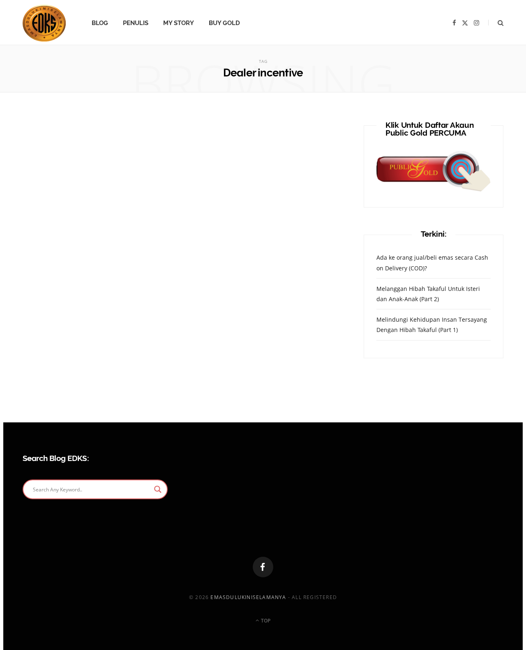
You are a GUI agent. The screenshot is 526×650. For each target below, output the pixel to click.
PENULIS (135, 23)
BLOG (100, 23)
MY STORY (178, 23)
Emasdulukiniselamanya (248, 597)
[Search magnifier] (158, 489)
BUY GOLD (224, 23)
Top (265, 620)
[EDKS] (44, 23)
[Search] (495, 23)
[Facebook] (263, 567)
